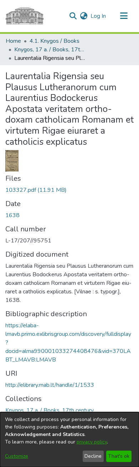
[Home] (24, 16)
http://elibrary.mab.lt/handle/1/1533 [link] (49, 385)
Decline (93, 456)
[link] (36, 190)
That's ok (118, 456)
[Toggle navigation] (124, 16)
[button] (72, 16)
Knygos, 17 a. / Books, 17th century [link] (50, 49)
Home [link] (13, 41)
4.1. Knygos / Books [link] (54, 41)
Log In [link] (99, 16)
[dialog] (69, 439)
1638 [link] (12, 215)
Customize (16, 456)
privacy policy (92, 441)
